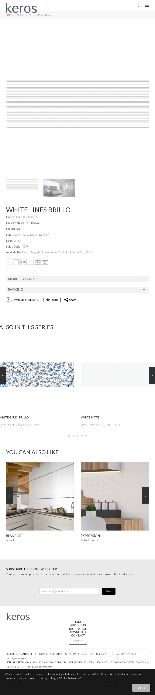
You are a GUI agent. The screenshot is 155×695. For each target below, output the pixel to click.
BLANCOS (13, 536)
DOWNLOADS (78, 632)
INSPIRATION (78, 628)
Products (21, 14)
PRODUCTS (78, 625)
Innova (34, 222)
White (19, 228)
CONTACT (78, 635)
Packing (15, 290)
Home (9, 14)
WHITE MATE (90, 417)
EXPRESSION (90, 536)
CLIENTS (78, 640)
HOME (78, 621)
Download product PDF (26, 299)
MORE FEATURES (21, 279)
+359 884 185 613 (124, 653)
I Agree (141, 687)
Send (108, 591)
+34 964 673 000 (21, 666)
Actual (25, 222)
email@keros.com (16, 658)
